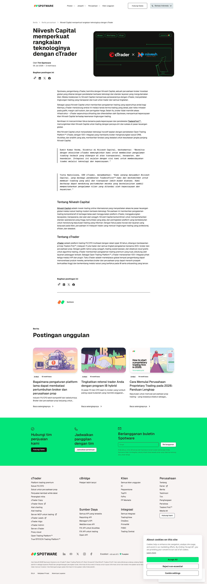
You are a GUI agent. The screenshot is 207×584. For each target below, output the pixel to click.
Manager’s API (85, 521)
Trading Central (127, 531)
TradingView (126, 517)
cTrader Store (37, 504)
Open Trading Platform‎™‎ (42, 535)
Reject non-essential (173, 566)
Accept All (173, 559)
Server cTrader (37, 528)
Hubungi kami (167, 515)
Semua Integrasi (128, 513)
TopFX (124, 493)
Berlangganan (168, 444)
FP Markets (126, 500)
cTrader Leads (37, 518)
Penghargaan (165, 500)
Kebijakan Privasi (43, 573)
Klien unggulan (108, 6)
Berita (35, 22)
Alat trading (36, 511)
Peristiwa (164, 504)
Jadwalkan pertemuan (86, 450)
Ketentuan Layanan (58, 573)
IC (122, 486)
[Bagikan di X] (45, 78)
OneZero (124, 521)
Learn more (151, 553)
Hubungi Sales (137, 6)
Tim (161, 496)
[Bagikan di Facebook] (49, 78)
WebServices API (87, 524)
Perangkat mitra (38, 496)
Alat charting (37, 507)
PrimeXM (125, 524)
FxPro (123, 496)
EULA (33, 573)
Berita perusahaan (49, 22)
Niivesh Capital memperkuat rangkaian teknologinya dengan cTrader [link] (86, 22)
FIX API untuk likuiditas (89, 528)
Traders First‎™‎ (166, 507)
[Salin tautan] (35, 78)
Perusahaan (93, 6)
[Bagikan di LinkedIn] (40, 78)
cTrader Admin (37, 525)
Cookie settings (172, 573)
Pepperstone (126, 489)
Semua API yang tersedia (90, 513)
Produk (70, 6)
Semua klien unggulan (131, 482)
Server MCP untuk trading (42, 514)
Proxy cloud (36, 532)
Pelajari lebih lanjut (87, 482)
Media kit (164, 511)
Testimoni (164, 493)
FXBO (123, 528)
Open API (83, 535)
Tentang (163, 482)
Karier (162, 486)
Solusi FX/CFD (37, 486)
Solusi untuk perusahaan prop (44, 489)
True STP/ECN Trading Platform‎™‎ (45, 539)
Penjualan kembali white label (44, 493)
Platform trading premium (42, 482)
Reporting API (85, 517)
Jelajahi (80, 6)
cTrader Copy (37, 500)
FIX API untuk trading (88, 531)
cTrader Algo (36, 521)
